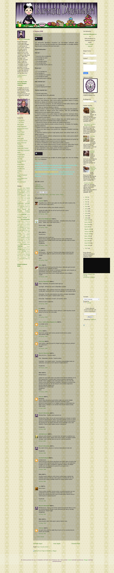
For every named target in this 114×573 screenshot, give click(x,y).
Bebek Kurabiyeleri (21, 126)
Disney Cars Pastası (22, 140)
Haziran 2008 (88, 233)
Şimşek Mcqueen (21, 182)
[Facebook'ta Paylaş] (45, 192)
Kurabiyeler (25, 219)
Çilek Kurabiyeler (21, 257)
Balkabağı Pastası (26, 189)
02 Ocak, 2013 (42, 533)
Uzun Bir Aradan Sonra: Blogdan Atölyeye (22, 83)
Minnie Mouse (20, 166)
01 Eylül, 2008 (42, 408)
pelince (40, 330)
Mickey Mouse (20, 164)
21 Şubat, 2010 (42, 523)
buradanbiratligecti (43, 457)
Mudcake (19, 230)
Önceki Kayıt (75, 543)
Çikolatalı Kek (39, 186)
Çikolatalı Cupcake (21, 254)
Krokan (18, 219)
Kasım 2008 (88, 222)
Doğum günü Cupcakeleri (23, 150)
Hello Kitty (19, 159)
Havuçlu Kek (23, 204)
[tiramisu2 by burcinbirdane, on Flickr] (38, 38)
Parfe (24, 234)
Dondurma (19, 194)
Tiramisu (38, 35)
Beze (18, 191)
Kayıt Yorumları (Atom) (42, 547)
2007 (86, 248)
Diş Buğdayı (20, 146)
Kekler (24, 214)
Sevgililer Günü (21, 168)
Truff (25, 247)
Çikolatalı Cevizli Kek (25, 252)
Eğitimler (90, 46)
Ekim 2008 (87, 224)
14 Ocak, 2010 (42, 514)
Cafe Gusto (41, 341)
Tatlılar (57, 194)
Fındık (28, 195)
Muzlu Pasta (24, 231)
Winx (18, 173)
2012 (86, 208)
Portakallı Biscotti (88, 183)
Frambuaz (23, 195)
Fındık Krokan (20, 197)
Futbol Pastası (20, 156)
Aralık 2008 (87, 220)
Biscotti (23, 191)
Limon (18, 221)
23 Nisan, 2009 (42, 469)
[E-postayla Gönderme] (37, 192)
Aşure (24, 188)
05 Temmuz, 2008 (43, 367)
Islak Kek (38, 185)
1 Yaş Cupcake (21, 120)
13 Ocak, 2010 (42, 501)
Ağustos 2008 (88, 229)
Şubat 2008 (87, 243)
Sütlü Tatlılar (52, 194)
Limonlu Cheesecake (25, 221)
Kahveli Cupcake (40, 188)
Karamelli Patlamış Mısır (22, 212)
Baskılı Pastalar (89, 44)
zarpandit (41, 200)
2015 (86, 201)
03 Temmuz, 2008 (43, 326)
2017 (86, 199)
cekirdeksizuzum (43, 434)
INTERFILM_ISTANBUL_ (89, 277)
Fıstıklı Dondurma (21, 200)
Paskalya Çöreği (92, 109)
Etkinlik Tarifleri (21, 154)
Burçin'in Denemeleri (44, 281)
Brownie (19, 192)
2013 (86, 206)
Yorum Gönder (40, 536)
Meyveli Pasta (26, 228)
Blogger (86, 560)
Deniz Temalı (20, 138)
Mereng (25, 227)
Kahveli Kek (26, 209)
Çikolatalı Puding (23, 255)
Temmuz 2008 (88, 231)
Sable (21, 240)
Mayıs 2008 (88, 236)
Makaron (22, 227)
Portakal (23, 237)
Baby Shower (20, 124)
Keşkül (22, 216)
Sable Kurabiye (27, 240)
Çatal (26, 249)
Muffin (23, 230)
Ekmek (25, 194)
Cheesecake (27, 192)
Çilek (28, 255)
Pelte (24, 236)
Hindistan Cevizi (24, 206)
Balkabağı (19, 189)
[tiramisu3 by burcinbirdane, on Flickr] (38, 153)
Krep (29, 217)
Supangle (19, 242)
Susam (24, 242)
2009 (86, 215)
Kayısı (28, 212)
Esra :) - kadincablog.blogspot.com (48, 322)
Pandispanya (19, 234)
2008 (86, 218)
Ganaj (28, 201)
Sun (40, 486)
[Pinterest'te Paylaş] (46, 192)
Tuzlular (19, 249)
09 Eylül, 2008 (42, 441)
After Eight (37, 159)
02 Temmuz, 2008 (43, 214)
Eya (40, 250)
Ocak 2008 (87, 245)
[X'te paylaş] (43, 192)
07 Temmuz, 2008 (43, 391)
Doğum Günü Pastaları (22, 148)
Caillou (19, 136)
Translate (89, 302)
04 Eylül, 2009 (42, 481)
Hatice (40, 265)
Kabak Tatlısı (27, 207)
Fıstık (28, 198)
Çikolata (24, 251)
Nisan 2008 (87, 238)
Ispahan (21, 207)
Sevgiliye (19, 170)
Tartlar (28, 244)
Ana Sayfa (56, 543)
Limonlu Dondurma (21, 222)
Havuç (18, 204)
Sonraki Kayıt (37, 543)
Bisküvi (28, 191)
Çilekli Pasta (24, 258)
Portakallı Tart (24, 239)
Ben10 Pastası (21, 132)
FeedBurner (93, 319)
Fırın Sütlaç (27, 197)
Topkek (19, 248)
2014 (86, 204)
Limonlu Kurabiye (23, 225)
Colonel (69, 560)
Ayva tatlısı (19, 188)
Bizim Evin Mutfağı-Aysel (45, 218)
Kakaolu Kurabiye (23, 211)
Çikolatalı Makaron (92, 151)
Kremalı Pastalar (22, 217)
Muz (26, 230)
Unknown (41, 396)
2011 (86, 211)
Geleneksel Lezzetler (23, 203)
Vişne (23, 249)
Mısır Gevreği (26, 233)
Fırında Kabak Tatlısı (21, 198)
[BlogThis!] (42, 192)
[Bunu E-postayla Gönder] (40, 192)
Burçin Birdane (20, 134)
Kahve (46, 194)
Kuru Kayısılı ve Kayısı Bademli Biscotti (89, 125)
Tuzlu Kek (92, 136)
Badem (28, 188)
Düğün (18, 152)
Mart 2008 (87, 240)
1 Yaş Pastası (20, 122)
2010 (86, 213)
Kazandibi (19, 214)
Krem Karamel (27, 216)
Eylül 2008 (87, 226)
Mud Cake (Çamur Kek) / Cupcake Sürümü (93, 168)
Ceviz (23, 192)
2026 (86, 197)
